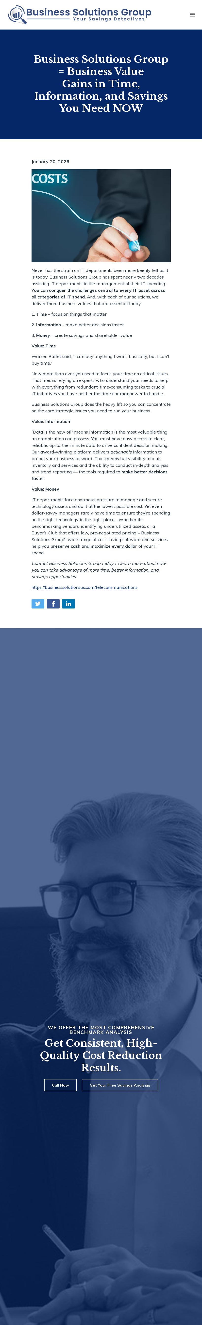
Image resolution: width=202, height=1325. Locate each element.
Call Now (60, 1085)
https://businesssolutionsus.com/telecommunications (84, 587)
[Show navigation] (191, 14)
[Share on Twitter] (38, 603)
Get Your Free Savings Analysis (120, 1085)
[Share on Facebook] (53, 603)
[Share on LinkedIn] (68, 603)
